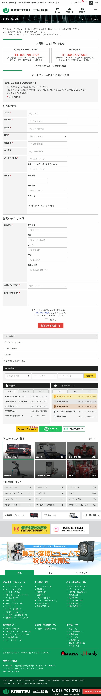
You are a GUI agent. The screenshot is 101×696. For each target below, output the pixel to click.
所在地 (7, 176)
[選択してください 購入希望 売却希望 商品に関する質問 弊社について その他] (47, 286)
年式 (30, 255)
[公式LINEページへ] (50, 429)
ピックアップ (11, 391)
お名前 (7, 112)
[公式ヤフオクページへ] (27, 429)
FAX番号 (7, 150)
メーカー (31, 245)
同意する (52, 320)
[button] (95, 10)
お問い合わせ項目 (12, 285)
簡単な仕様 (32, 265)
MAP (53, 666)
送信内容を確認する (50, 325)
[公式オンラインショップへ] (74, 429)
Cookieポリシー (10, 348)
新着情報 (26, 391)
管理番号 (31, 225)
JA (91, 2)
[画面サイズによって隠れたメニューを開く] (90, 10)
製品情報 (8, 225)
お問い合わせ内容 (12, 293)
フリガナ (8, 120)
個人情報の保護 (42, 313)
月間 (74, 391)
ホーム (82, 19)
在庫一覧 (92, 439)
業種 (6, 135)
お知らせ (7, 354)
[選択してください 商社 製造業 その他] (47, 136)
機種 (30, 235)
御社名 (7, 128)
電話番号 (8, 143)
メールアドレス (11, 158)
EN (96, 2)
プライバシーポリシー (13, 342)
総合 (89, 391)
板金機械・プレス (13, 481)
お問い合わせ (9, 336)
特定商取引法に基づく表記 (14, 361)
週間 (59, 391)
